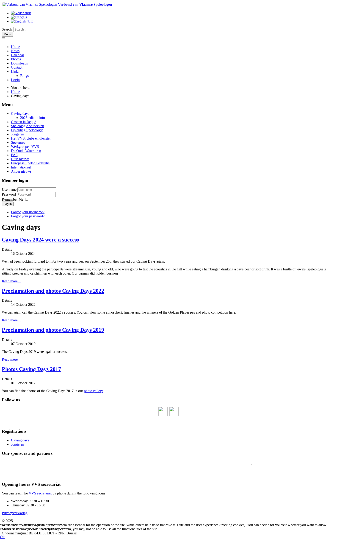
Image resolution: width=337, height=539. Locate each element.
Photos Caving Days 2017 (31, 369)
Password (9, 194)
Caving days (20, 113)
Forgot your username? (27, 212)
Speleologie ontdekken (27, 126)
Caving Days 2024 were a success (40, 240)
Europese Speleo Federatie (30, 163)
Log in (8, 204)
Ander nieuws (21, 171)
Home (15, 47)
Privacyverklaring (15, 513)
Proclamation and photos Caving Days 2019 (53, 330)
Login (15, 80)
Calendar (17, 55)
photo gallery (93, 391)
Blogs (24, 76)
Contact (16, 67)
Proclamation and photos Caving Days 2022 (53, 291)
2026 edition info (32, 118)
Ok (2, 537)
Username (9, 189)
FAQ (14, 155)
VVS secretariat (40, 493)
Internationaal (21, 167)
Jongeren (17, 134)
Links (15, 71)
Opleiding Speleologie (27, 130)
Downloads (19, 63)
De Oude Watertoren (26, 151)
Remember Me (12, 199)
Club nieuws (20, 159)
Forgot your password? (27, 216)
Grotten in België (23, 122)
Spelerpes (18, 142)
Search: (7, 29)
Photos (16, 59)
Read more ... (11, 281)
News (15, 51)
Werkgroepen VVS (25, 147)
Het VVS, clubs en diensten (31, 138)
